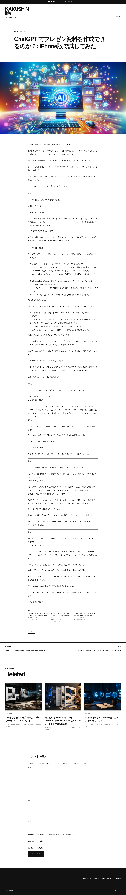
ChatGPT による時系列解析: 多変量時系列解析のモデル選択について (28, 651)
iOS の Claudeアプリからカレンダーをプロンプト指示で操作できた (61, 615)
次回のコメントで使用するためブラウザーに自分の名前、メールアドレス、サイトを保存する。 (51, 834)
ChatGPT (31, 631)
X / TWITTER (117, 878)
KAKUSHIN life (9, 879)
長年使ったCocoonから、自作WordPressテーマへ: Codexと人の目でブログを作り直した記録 (63, 720)
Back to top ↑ (118, 890)
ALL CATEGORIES (94, 878)
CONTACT (109, 878)
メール (30, 811)
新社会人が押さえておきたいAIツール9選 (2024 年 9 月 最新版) (84, 614)
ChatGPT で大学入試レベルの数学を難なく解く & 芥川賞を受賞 (38, 614)
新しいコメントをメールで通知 (35, 841)
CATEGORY (103, 17)
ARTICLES (85, 878)
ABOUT (111, 17)
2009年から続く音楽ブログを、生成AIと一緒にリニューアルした (22, 719)
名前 (29, 801)
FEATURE (86, 17)
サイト (29, 821)
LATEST (94, 17)
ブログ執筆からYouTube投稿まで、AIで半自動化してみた (101, 719)
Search (118, 16)
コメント (30, 767)
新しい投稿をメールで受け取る (35, 848)
